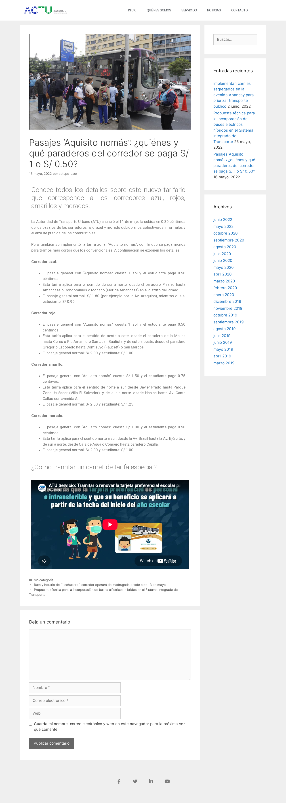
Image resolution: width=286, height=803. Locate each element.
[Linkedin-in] (151, 781)
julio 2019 (222, 335)
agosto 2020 (224, 247)
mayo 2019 (223, 349)
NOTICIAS (214, 10)
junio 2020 (222, 260)
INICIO (132, 10)
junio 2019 (222, 342)
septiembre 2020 (228, 240)
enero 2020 (223, 295)
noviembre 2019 (227, 308)
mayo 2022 (223, 226)
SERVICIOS (189, 10)
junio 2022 (222, 219)
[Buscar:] (235, 39)
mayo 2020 (223, 267)
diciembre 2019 (227, 301)
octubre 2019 (225, 315)
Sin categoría (43, 580)
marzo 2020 (224, 281)
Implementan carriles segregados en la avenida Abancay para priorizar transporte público (233, 95)
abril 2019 (222, 356)
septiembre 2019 (228, 322)
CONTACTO (239, 10)
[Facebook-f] (119, 781)
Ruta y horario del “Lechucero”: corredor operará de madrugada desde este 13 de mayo (100, 585)
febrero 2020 (225, 288)
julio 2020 (222, 254)
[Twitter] (135, 781)
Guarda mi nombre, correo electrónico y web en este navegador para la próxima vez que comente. (109, 727)
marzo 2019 (224, 363)
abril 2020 (222, 274)
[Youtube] (167, 781)
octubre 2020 (225, 233)
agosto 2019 (224, 329)
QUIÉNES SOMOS (159, 10)
